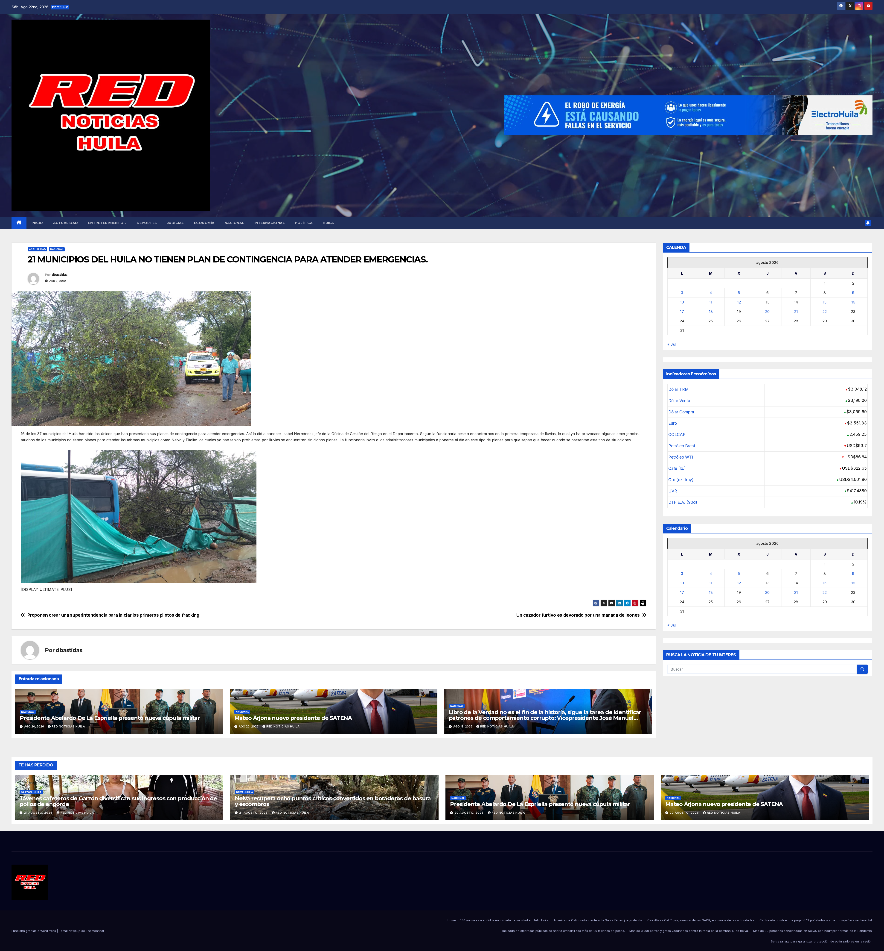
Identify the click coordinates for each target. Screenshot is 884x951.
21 (796, 311)
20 (767, 311)
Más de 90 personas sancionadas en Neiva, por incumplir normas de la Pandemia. (812, 931)
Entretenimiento (106, 223)
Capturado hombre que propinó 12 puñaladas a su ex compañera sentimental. (815, 920)
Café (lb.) (677, 468)
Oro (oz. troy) (680, 479)
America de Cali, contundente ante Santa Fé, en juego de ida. (598, 920)
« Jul (671, 344)
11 (710, 302)
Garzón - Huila (31, 792)
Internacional (269, 223)
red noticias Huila (68, 726)
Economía (204, 223)
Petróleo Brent (681, 445)
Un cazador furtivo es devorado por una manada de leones (578, 615)
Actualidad (65, 223)
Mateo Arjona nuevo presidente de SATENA (293, 718)
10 (682, 302)
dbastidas (59, 275)
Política (304, 223)
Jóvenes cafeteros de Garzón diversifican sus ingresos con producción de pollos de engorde (118, 801)
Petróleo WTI (680, 457)
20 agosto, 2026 (469, 812)
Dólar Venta (679, 400)
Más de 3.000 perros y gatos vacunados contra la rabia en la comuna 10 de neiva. (689, 931)
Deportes (147, 223)
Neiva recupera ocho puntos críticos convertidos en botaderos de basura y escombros (333, 801)
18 (711, 311)
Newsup (74, 931)
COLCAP (677, 434)
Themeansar (95, 931)
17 (682, 311)
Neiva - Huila (244, 792)
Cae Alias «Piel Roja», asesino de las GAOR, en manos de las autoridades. (701, 920)
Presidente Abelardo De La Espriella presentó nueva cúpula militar (110, 718)
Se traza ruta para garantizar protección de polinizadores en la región (821, 941)
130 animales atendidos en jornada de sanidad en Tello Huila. (504, 920)
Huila (328, 223)
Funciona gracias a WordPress (34, 931)
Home (452, 920)
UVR (672, 491)
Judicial (175, 223)
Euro (672, 423)
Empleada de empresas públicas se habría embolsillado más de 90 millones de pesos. (563, 931)
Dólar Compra (681, 411)
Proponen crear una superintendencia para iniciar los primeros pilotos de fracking (113, 615)
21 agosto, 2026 (38, 812)
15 (824, 302)
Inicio (37, 223)
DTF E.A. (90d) (682, 502)
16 (853, 302)
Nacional (234, 223)
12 (739, 302)
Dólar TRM (678, 389)
